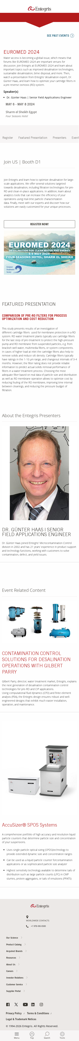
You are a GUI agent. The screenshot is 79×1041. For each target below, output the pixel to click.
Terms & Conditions (38, 1013)
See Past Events (58, 35)
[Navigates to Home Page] (39, 8)
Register (7, 138)
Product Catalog (14, 945)
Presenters (59, 138)
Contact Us (72, 181)
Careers (71, 195)
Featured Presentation (32, 138)
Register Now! (39, 224)
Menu (16, 1037)
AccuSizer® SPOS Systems (29, 825)
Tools (62, 1037)
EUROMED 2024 (21, 52)
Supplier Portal (13, 991)
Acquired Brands (14, 951)
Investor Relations (15, 978)
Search (47, 1037)
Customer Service (15, 985)
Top (32, 1037)
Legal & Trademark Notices (21, 1019)
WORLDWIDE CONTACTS (37, 920)
